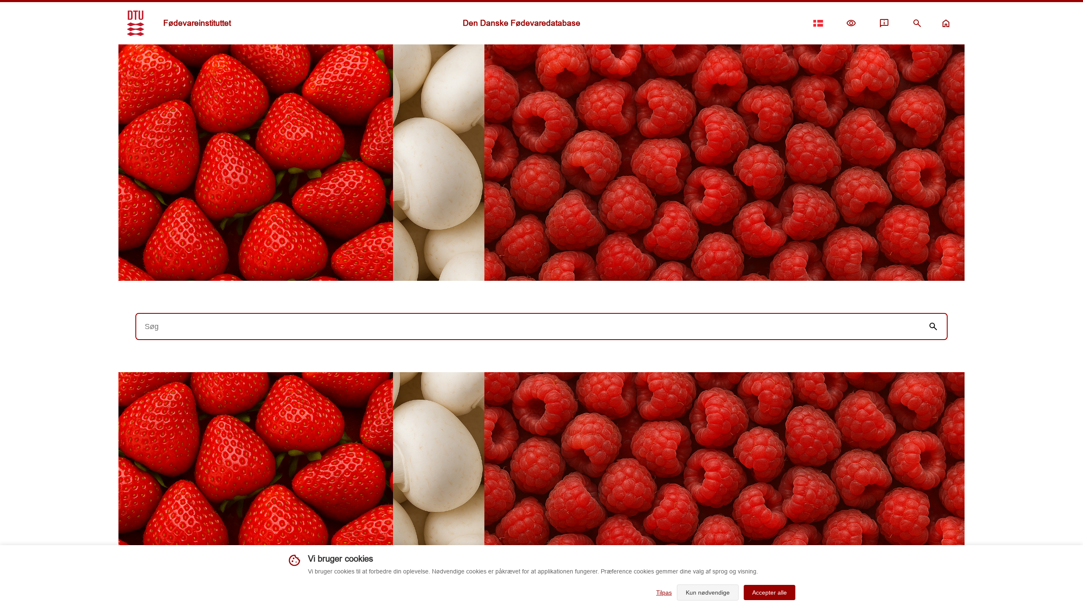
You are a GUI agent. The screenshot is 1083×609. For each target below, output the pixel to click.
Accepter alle (769, 592)
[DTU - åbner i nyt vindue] (135, 23)
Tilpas (664, 592)
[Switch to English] (818, 23)
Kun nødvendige (708, 592)
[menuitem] (851, 23)
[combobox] (528, 326)
